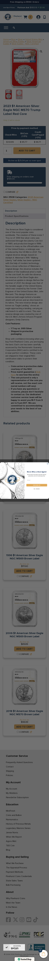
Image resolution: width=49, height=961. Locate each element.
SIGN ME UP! (36, 485)
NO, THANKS (37, 488)
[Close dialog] (47, 463)
